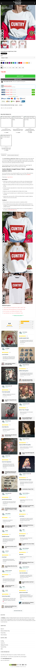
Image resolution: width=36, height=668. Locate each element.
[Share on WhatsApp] (2, 108)
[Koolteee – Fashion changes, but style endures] (18, 3)
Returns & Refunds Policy (5, 630)
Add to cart (20, 76)
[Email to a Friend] (7, 108)
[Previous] (2, 22)
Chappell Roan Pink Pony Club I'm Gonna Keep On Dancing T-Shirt (10, 472)
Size (1, 65)
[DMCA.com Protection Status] (12, 664)
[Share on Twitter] (5, 108)
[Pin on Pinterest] (9, 108)
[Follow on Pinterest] (19, 0)
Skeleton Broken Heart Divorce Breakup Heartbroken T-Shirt (18, 130)
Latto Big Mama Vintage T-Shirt (27, 489)
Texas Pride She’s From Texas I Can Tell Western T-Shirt (13, 313)
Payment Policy (3, 646)
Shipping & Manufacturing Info (12, 155)
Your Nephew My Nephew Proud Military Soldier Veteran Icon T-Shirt (30, 130)
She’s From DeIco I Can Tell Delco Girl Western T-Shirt (12, 311)
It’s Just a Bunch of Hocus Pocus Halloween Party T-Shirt (6, 130)
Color (2, 60)
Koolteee (28, 174)
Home (2, 49)
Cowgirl (8, 177)
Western (11, 177)
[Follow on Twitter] (17, 0)
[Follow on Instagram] (16, 0)
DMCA (2, 648)
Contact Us (3, 642)
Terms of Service (4, 634)
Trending (5, 49)
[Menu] (1, 3)
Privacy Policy (3, 632)
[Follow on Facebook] (15, 0)
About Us (2, 628)
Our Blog (2, 640)
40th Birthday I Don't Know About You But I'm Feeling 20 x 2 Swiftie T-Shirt (11, 509)
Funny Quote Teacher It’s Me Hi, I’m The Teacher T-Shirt (6, 148)
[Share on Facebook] (3, 108)
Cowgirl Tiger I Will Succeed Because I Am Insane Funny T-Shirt (14, 309)
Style (2, 55)
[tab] (4, 155)
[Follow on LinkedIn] (20, 0)
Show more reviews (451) (18, 610)
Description (3, 155)
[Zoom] (2, 39)
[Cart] (34, 3)
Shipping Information (4, 644)
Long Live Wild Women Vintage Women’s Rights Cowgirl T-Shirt (14, 307)
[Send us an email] (18, 0)
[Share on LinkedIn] (11, 108)
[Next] (33, 22)
